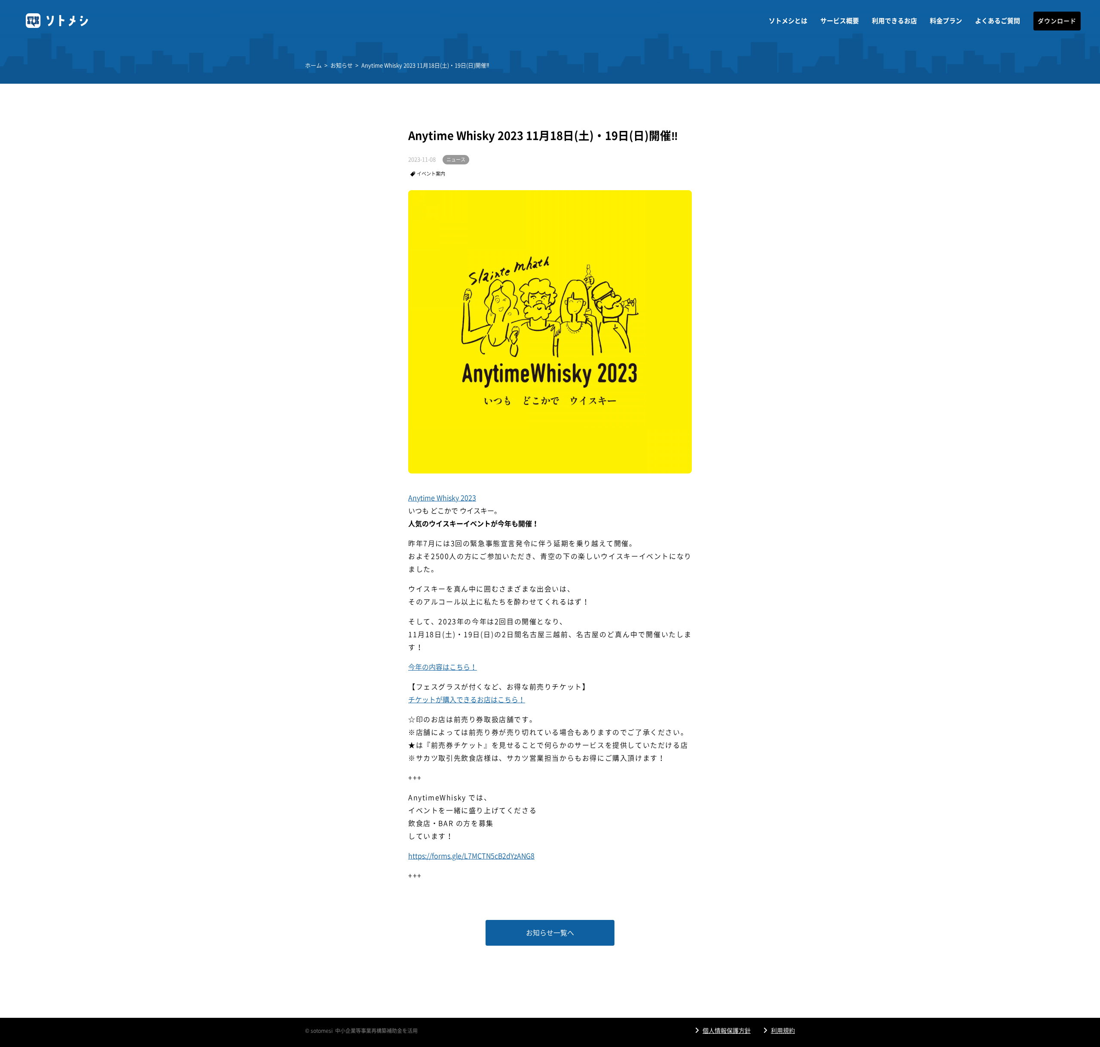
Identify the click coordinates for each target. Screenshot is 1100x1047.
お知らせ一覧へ (550, 932)
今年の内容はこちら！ (442, 667)
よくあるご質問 (997, 21)
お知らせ (341, 65)
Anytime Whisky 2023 (442, 498)
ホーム (313, 65)
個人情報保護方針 (727, 1031)
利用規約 (783, 1031)
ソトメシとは (788, 21)
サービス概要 (839, 21)
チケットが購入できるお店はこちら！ (466, 699)
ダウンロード (1057, 21)
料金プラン (946, 21)
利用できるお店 (894, 21)
